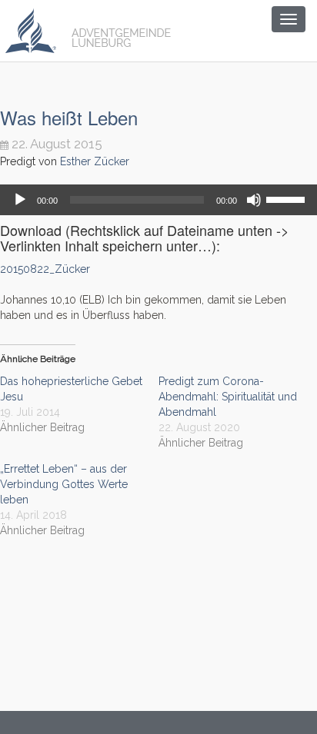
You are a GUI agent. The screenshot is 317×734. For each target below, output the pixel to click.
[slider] (287, 198)
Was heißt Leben (69, 117)
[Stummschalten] (254, 200)
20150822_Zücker (45, 269)
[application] (158, 199)
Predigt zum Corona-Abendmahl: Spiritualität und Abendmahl (227, 396)
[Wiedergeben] (20, 200)
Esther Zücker (94, 161)
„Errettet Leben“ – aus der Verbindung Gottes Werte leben (64, 484)
